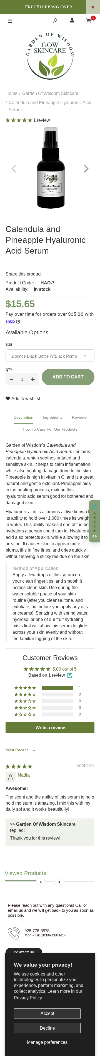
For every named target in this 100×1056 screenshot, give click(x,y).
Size (9, 344)
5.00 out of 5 (64, 669)
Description (23, 417)
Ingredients (52, 417)
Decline (47, 1028)
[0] (89, 21)
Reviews (79, 417)
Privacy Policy (28, 998)
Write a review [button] (50, 727)
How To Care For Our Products (50, 429)
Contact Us (24, 952)
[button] (19, 120)
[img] (19, 766)
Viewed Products (25, 873)
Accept (47, 1013)
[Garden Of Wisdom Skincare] (50, 57)
